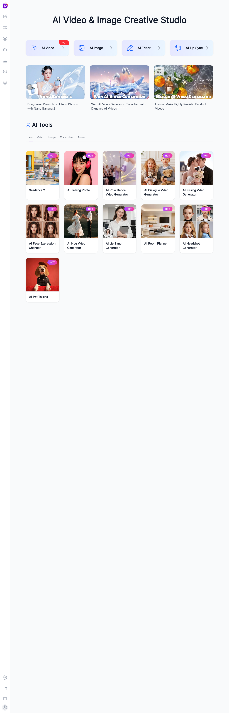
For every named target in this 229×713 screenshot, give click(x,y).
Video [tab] (40, 137)
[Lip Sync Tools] (5, 82)
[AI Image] (5, 60)
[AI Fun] (5, 38)
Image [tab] (52, 137)
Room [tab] (81, 137)
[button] (5, 5)
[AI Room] (5, 49)
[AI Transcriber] (5, 71)
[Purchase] (5, 698)
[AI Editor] (5, 16)
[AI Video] (5, 27)
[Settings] (5, 677)
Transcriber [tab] (67, 137)
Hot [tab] (31, 137)
